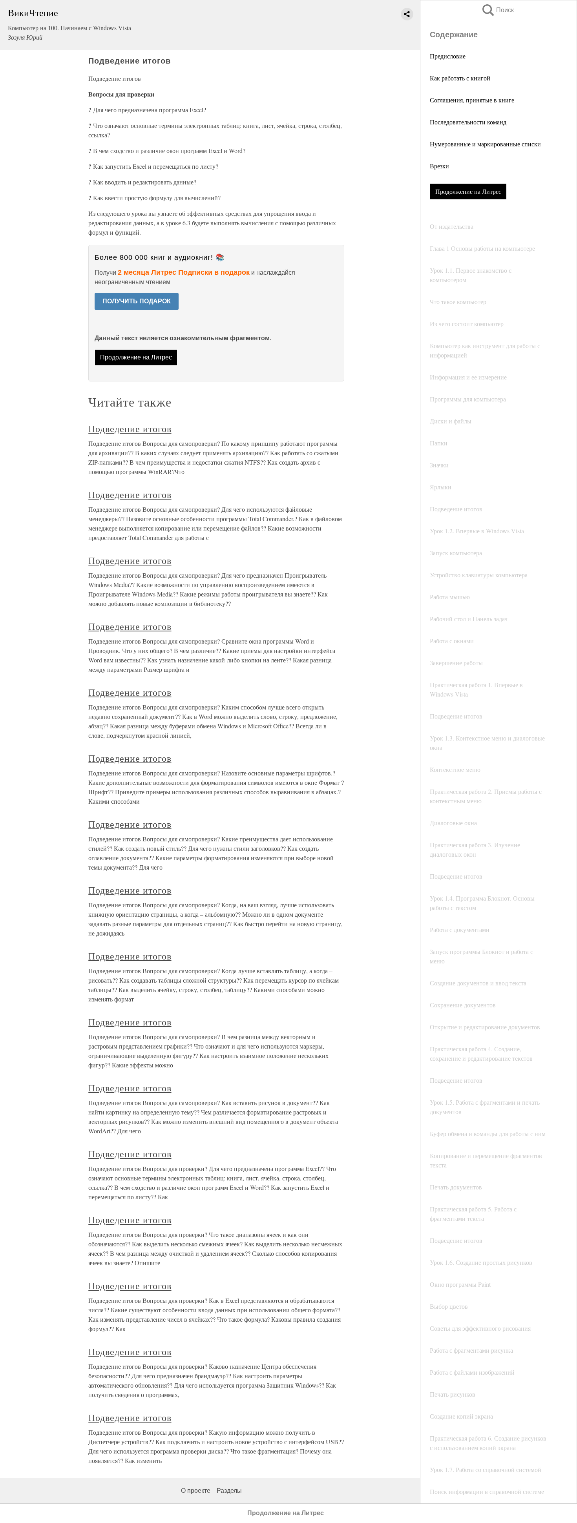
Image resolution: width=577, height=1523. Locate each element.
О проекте (195, 1490)
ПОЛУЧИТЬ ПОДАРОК (136, 301)
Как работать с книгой (460, 78)
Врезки (439, 166)
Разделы (229, 1490)
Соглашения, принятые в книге (472, 100)
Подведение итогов (129, 428)
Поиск (497, 10)
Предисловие (448, 56)
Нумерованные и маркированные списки (485, 144)
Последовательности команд (468, 122)
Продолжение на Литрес (468, 191)
